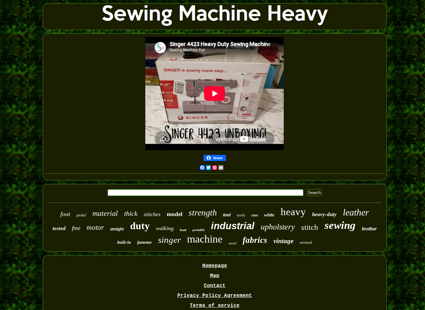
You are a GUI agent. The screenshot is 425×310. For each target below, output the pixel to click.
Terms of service (215, 305)
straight (117, 229)
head (183, 230)
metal (232, 243)
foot (65, 214)
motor (95, 227)
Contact (215, 286)
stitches (152, 214)
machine (204, 239)
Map (214, 276)
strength (203, 212)
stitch (309, 227)
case (254, 215)
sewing (340, 225)
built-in (124, 242)
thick (131, 213)
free (76, 228)
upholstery (278, 226)
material (105, 213)
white (269, 214)
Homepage (214, 266)
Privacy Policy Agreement (214, 295)
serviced (306, 242)
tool (227, 214)
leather (356, 212)
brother (369, 228)
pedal (81, 215)
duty (140, 225)
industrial (233, 225)
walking (165, 228)
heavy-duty (324, 214)
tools (241, 215)
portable (199, 230)
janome (144, 242)
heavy (293, 211)
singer (169, 240)
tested (59, 228)
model (174, 214)
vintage (283, 241)
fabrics (255, 240)
